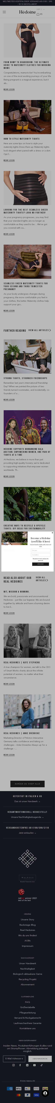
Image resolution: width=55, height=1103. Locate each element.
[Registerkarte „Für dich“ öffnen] (45, 1093)
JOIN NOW (41, 564)
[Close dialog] (52, 532)
